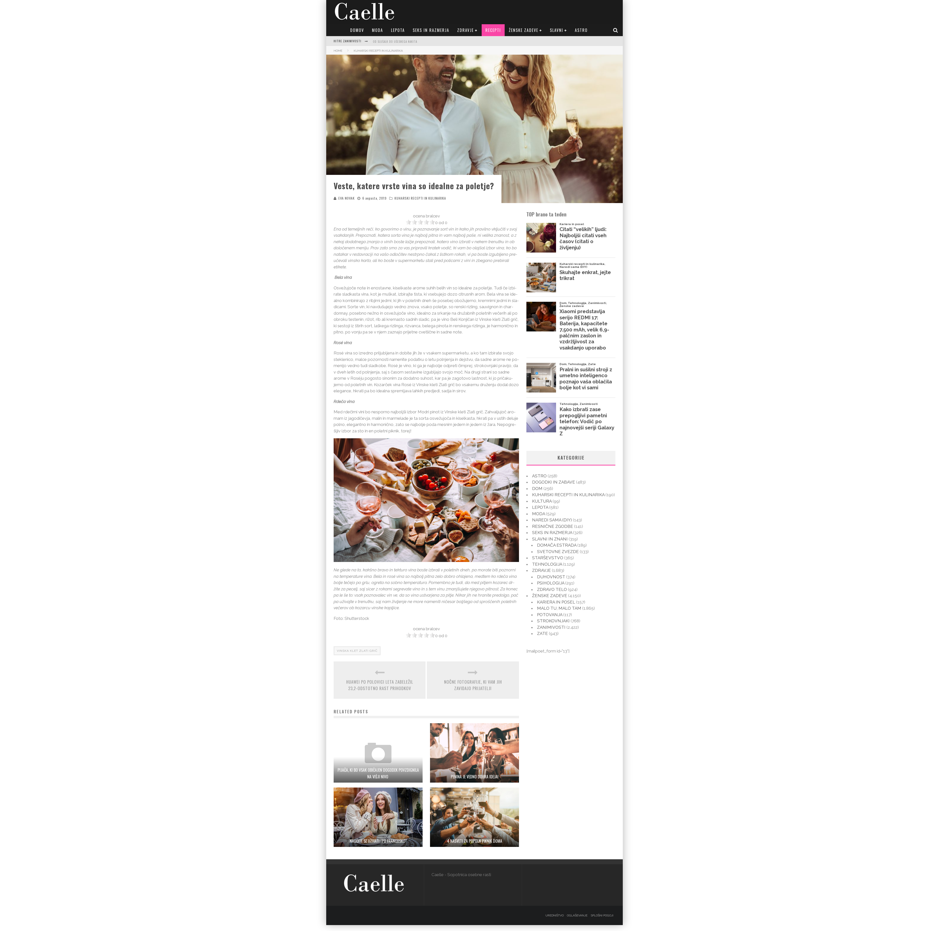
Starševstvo (547, 557)
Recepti (493, 30)
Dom (537, 488)
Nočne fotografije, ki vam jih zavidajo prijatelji (473, 685)
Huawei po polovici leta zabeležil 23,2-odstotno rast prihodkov (379, 685)
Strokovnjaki (553, 620)
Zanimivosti (551, 627)
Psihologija (550, 583)
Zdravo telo (552, 589)
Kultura (542, 501)
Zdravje (465, 30)
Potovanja (549, 614)
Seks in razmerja (431, 30)
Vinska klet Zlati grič (357, 650)
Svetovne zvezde (558, 551)
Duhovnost (551, 576)
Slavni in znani (550, 538)
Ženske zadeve (523, 30)
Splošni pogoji (602, 915)
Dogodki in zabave (553, 482)
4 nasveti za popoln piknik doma (474, 841)
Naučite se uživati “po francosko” (378, 841)
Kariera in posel (556, 602)
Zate (542, 633)
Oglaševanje (577, 915)
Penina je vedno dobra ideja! (474, 777)
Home (338, 50)
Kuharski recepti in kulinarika (420, 198)
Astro (581, 30)
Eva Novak (346, 198)
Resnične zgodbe (552, 526)
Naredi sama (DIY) (552, 519)
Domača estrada (556, 545)
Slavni (556, 30)
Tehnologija (547, 564)
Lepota (398, 30)
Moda (377, 30)
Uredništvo (554, 915)
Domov (357, 30)
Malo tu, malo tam (559, 608)
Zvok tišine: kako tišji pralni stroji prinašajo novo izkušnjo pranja (423, 45)
